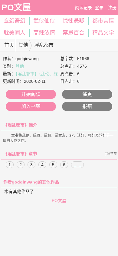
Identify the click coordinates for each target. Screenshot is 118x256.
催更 (87, 94)
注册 (112, 7)
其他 (23, 45)
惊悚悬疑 (73, 21)
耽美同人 (14, 33)
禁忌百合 (73, 33)
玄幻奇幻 (14, 21)
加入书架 (31, 106)
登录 (99, 7)
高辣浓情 (44, 33)
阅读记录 (83, 7)
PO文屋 (16, 7)
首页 (9, 45)
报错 (87, 106)
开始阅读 (31, 94)
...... (77, 164)
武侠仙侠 (44, 21)
